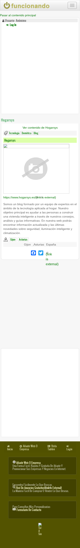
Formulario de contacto (29, 510)
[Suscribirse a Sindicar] (40, 529)
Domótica (26, 133)
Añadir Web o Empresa (29, 447)
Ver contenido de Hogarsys (40, 127)
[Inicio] (27, 5)
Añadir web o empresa (28, 463)
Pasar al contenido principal (18, 15)
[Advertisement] (40, 69)
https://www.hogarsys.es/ (29, 197)
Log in (12, 24)
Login (69, 449)
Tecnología (14, 133)
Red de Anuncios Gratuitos (39, 488)
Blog (36, 133)
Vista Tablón (52, 447)
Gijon (12, 239)
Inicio (10, 449)
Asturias (23, 239)
